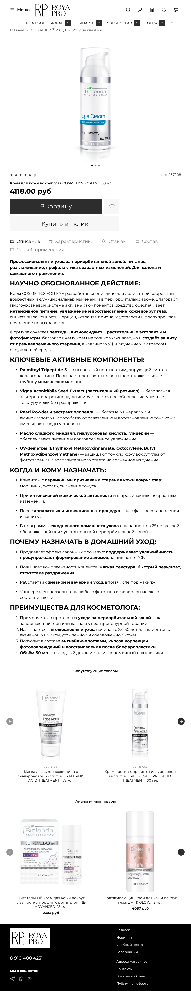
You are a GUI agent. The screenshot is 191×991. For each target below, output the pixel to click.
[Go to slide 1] (92, 165)
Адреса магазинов (132, 961)
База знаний (127, 952)
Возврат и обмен (130, 976)
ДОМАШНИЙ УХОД (48, 30)
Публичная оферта (132, 983)
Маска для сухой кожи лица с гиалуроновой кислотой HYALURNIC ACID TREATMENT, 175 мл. (51, 776)
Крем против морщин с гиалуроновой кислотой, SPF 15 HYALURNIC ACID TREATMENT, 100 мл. (140, 776)
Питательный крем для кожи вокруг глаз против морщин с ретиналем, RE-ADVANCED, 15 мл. (51, 902)
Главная (17, 30)
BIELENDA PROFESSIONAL (39, 23)
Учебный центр (129, 945)
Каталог (123, 930)
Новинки (124, 937)
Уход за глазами (87, 30)
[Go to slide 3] (99, 165)
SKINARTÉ (85, 23)
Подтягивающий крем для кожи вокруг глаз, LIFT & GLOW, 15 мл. (140, 900)
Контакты (124, 969)
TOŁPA (151, 23)
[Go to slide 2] (95, 165)
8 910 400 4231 (26, 958)
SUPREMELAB (119, 23)
